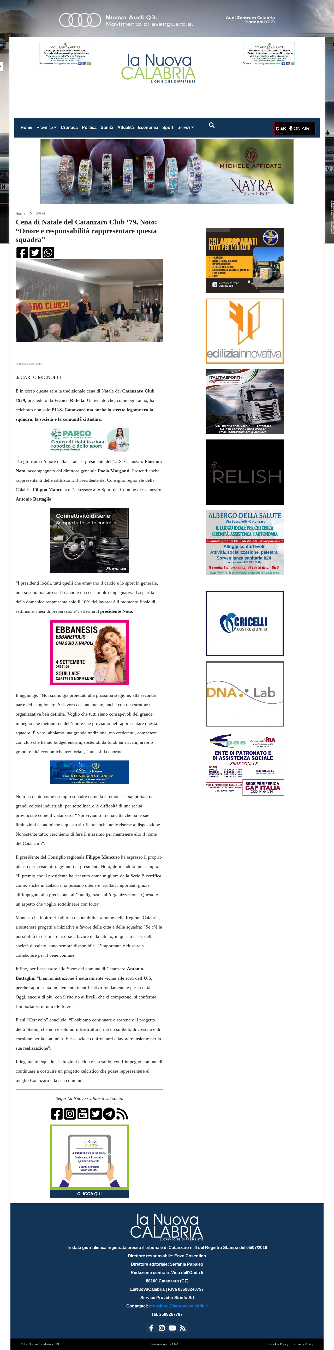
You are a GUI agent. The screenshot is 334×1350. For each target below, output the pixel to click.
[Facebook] (151, 1329)
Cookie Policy (278, 1344)
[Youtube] (172, 1329)
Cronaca (69, 127)
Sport (167, 127)
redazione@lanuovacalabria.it (178, 1306)
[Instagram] (162, 1329)
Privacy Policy (303, 1344)
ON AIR (300, 128)
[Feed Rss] (182, 1329)
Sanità (107, 127)
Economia (148, 127)
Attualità (125, 127)
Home (27, 127)
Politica (89, 127)
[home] (159, 66)
